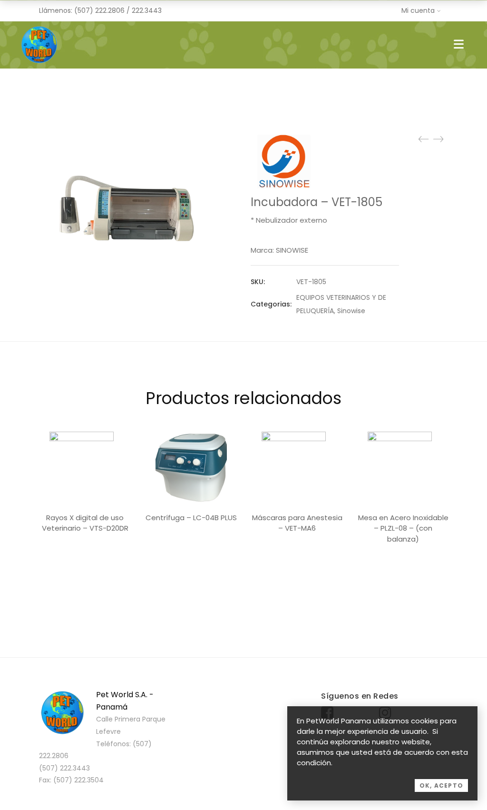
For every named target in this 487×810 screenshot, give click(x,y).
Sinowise (351, 311)
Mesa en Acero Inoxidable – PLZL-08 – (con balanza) (403, 528)
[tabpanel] (85, 485)
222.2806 (110, 10)
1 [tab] (243, 588)
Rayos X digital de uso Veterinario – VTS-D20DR (85, 523)
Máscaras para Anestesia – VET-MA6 (297, 523)
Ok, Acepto (441, 785)
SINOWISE (292, 250)
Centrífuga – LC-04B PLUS (191, 518)
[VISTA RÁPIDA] (85, 467)
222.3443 (147, 10)
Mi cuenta (418, 10)
